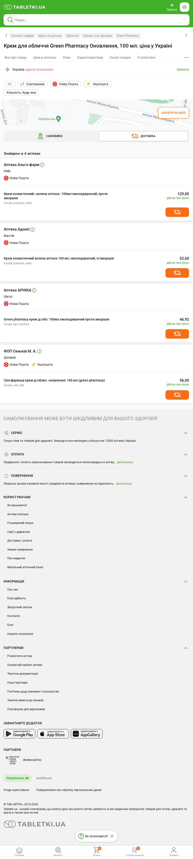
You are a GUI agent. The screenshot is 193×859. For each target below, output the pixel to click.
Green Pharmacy (128, 35)
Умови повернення (20, 549)
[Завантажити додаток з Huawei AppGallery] (87, 733)
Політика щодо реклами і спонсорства (33, 691)
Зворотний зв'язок (19, 607)
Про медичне (16, 558)
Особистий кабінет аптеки (24, 665)
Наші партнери (17, 682)
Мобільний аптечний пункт (25, 567)
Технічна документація (22, 673)
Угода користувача (16, 790)
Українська (15, 778)
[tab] (44, 57)
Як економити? (17, 505)
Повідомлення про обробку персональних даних (69, 790)
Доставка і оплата (19, 540)
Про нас (12, 589)
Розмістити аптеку (19, 656)
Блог (10, 625)
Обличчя (72, 35)
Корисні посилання (20, 634)
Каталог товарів (22, 35)
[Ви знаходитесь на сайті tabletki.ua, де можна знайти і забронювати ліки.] (25, 7)
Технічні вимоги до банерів (25, 700)
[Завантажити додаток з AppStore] (53, 733)
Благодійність (16, 598)
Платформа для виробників (26, 709)
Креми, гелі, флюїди (97, 35)
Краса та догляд (49, 35)
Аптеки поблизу (17, 514)
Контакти (13, 616)
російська (44, 778)
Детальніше (125, 462)
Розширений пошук (20, 523)
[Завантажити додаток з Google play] (19, 733)
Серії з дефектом (18, 532)
